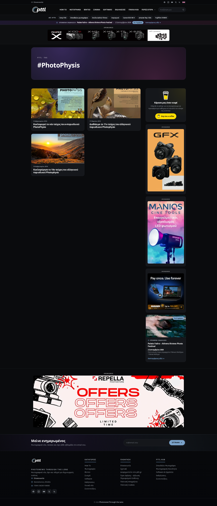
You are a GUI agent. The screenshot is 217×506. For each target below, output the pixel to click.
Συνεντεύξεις (90, 488)
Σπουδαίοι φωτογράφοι (79, 18)
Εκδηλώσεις (120, 10)
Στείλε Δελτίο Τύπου (99, 18)
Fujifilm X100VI (161, 18)
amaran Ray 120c (145, 18)
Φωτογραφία (75, 10)
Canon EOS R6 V (129, 18)
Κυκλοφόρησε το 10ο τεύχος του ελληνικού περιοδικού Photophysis (55, 171)
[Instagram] (168, 2)
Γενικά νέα (134, 10)
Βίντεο (87, 10)
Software (107, 10)
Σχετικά (123, 469)
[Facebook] (164, 2)
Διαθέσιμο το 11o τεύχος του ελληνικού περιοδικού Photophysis (110, 125)
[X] (176, 2)
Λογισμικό (115, 18)
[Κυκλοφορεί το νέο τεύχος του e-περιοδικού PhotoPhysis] (57, 103)
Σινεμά (96, 10)
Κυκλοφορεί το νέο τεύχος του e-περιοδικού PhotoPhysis (56, 125)
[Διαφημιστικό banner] (108, 35)
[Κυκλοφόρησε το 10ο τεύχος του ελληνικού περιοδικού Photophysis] (57, 149)
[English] (184, 2)
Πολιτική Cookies (127, 485)
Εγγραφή (176, 442)
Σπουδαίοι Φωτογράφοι (166, 465)
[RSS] (179, 2)
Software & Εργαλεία (164, 472)
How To (63, 10)
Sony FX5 (63, 18)
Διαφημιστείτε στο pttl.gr (131, 472)
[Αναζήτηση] (183, 10)
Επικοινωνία (39, 478)
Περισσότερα (147, 10)
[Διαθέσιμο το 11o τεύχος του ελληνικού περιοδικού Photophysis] (114, 103)
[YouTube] (172, 2)
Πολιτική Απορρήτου (129, 481)
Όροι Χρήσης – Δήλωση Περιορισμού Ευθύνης (130, 476)
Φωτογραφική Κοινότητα (166, 469)
